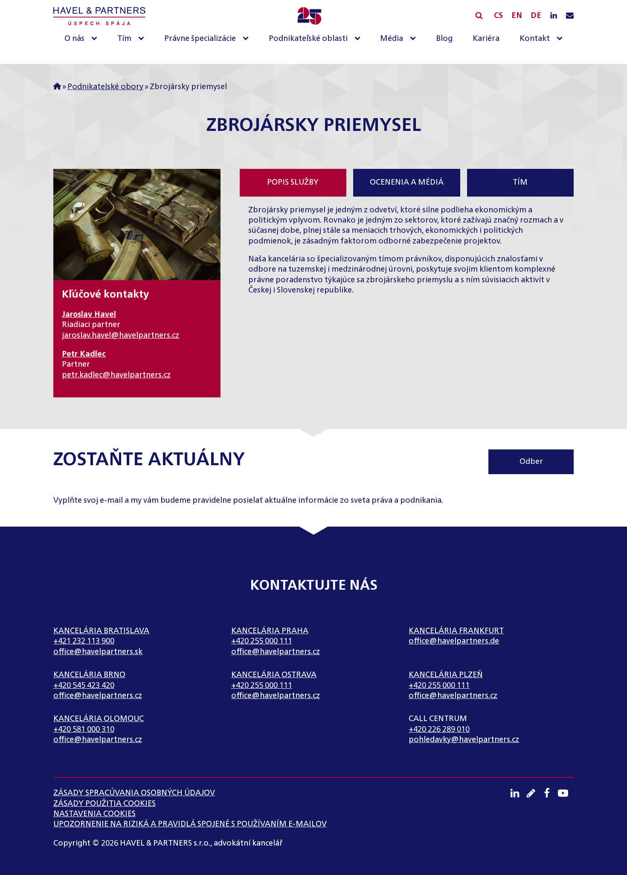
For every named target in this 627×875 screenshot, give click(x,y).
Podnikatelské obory (105, 87)
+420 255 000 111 (261, 641)
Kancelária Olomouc (98, 719)
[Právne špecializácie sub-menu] (247, 39)
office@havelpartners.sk (97, 652)
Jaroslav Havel (89, 315)
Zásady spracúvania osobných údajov (134, 793)
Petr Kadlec (84, 354)
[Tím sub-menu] (143, 39)
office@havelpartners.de (454, 641)
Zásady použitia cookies (104, 804)
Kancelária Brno (89, 675)
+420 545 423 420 (83, 686)
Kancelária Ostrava (273, 675)
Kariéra (486, 39)
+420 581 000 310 (83, 729)
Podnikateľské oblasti (308, 39)
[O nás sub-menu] (96, 39)
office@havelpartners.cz (275, 652)
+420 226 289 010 (439, 729)
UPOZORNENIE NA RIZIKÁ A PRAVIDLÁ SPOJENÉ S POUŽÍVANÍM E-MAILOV (190, 824)
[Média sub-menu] (414, 39)
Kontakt (535, 39)
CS (498, 16)
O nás (74, 39)
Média (391, 39)
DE (536, 16)
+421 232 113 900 (83, 641)
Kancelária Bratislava (101, 631)
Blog (444, 39)
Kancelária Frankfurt (456, 631)
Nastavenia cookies (94, 814)
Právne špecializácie (200, 39)
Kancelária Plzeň (446, 675)
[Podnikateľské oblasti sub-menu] (359, 39)
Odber (531, 462)
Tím (124, 39)
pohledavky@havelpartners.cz (464, 740)
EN (516, 16)
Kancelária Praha (269, 631)
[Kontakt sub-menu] (561, 39)
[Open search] (479, 15)
